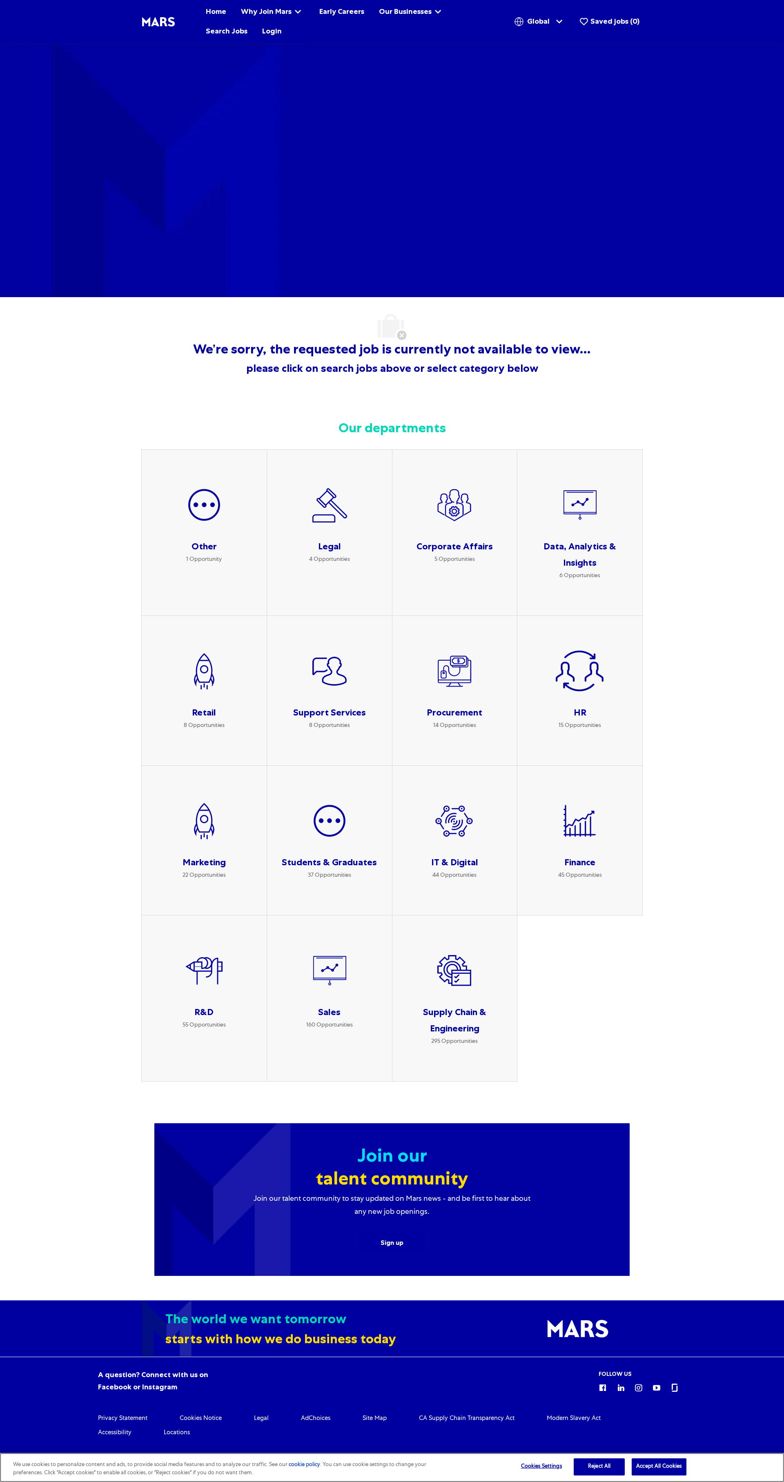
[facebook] (603, 1386)
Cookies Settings (541, 1466)
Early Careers (341, 11)
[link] (122, 1418)
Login (272, 31)
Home (216, 11)
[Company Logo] (158, 22)
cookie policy (304, 1465)
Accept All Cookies (659, 1466)
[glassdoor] (674, 1386)
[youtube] (656, 1386)
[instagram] (638, 1386)
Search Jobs (226, 31)
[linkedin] (620, 1386)
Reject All (599, 1466)
